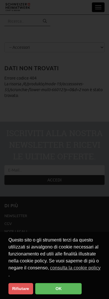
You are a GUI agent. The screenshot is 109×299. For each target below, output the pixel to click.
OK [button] (59, 288)
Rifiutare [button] (20, 288)
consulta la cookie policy (75, 267)
